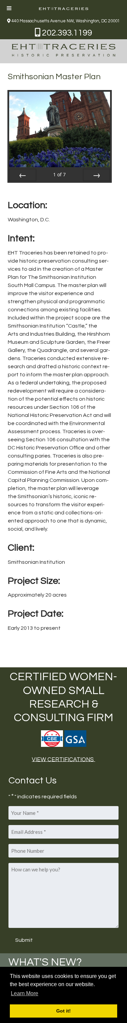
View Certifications (63, 759)
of (59, 174)
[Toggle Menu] (9, 8)
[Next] (96, 175)
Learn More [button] (24, 993)
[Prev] (22, 175)
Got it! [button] (63, 1011)
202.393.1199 (66, 32)
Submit (24, 940)
